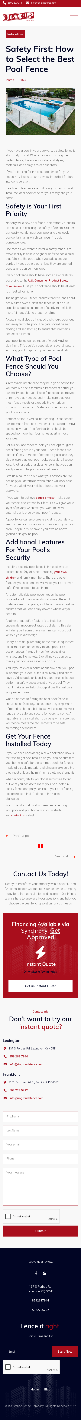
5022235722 (40, 1310)
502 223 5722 (18, 1090)
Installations (15, 34)
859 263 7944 (18, 1056)
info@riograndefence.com (26, 1064)
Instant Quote (40, 964)
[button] (74, 16)
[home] (18, 16)
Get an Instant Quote (40, 986)
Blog (47, 1389)
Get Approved (43, 934)
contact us (18, 815)
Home (35, 1389)
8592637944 (40, 1300)
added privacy (45, 497)
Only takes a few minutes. (40, 971)
